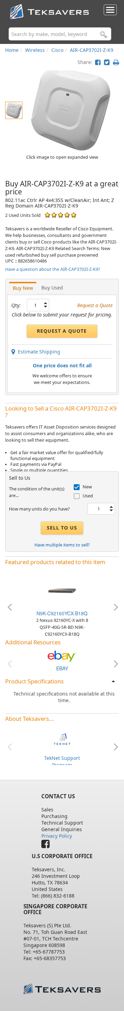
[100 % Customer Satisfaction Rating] (47, 215)
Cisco (57, 50)
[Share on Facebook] (98, 62)
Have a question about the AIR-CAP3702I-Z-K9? (52, 269)
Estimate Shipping (37, 351)
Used (88, 496)
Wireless (35, 50)
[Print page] (116, 62)
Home (12, 50)
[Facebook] (47, 845)
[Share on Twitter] (107, 62)
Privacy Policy (56, 836)
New (87, 487)
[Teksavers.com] (62, 988)
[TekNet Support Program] (62, 738)
